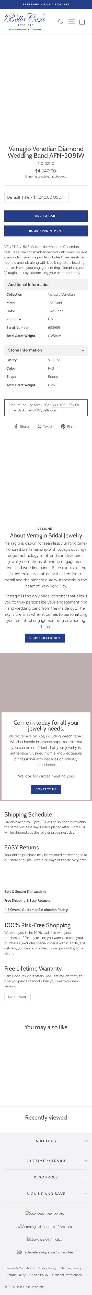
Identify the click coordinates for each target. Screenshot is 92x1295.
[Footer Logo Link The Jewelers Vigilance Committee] (45, 1256)
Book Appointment (46, 231)
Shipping (31, 176)
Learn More (17, 996)
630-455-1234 (63, 405)
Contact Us (46, 789)
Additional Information (29, 284)
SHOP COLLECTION (44, 638)
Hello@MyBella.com (42, 410)
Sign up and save (46, 1194)
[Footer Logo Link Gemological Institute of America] (45, 1230)
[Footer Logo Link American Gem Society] (45, 1217)
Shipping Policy (71, 1268)
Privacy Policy (47, 1268)
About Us (46, 1141)
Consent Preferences (67, 1275)
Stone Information (25, 350)
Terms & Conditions (20, 1268)
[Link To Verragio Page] (46, 481)
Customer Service (46, 1161)
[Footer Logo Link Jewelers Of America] (44, 1243)
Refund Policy (16, 1275)
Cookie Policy (38, 1275)
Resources (46, 1177)
